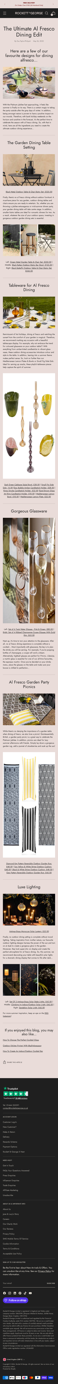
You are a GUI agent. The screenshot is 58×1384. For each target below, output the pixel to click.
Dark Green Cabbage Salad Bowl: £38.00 (22, 484)
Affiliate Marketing (10, 1190)
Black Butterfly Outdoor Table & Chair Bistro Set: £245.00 (32, 269)
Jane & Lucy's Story (11, 1214)
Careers (6, 1219)
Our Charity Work (10, 1224)
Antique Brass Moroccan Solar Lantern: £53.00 (29, 931)
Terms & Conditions (11, 1248)
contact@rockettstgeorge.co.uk (15, 1108)
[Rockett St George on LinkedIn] (15, 1294)
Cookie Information (11, 1243)
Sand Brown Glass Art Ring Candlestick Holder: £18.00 (29, 492)
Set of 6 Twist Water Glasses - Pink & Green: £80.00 (30, 629)
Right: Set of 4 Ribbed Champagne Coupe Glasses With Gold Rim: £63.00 (29, 634)
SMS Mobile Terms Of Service (15, 1238)
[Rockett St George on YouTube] (31, 1294)
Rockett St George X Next (13, 1151)
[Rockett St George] (29, 13)
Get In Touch (8, 1165)
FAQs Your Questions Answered (16, 1170)
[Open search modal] (46, 13)
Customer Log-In (10, 1122)
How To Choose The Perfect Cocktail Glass (21, 1040)
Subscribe (51, 1283)
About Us (7, 1209)
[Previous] (4, 4)
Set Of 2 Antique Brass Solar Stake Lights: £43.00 (31, 1001)
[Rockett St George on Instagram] (10, 1294)
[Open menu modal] (4, 13)
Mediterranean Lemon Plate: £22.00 (35, 496)
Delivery (6, 1136)
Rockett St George (21, 1364)
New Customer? (9, 1127)
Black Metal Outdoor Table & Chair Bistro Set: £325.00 (29, 191)
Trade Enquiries (9, 1185)
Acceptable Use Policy (12, 1253)
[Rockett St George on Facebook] (5, 1294)
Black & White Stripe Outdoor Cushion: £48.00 (32, 869)
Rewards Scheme (10, 1141)
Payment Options (10, 1146)
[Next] (53, 4)
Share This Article (14, 1062)
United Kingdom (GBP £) (14, 1359)
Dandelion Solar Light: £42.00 (32, 1007)
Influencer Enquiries (11, 1180)
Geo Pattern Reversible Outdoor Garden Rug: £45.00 (29, 872)
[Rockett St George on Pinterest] (20, 1294)
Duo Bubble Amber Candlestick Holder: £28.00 (34, 487)
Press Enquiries (9, 1175)
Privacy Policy (8, 1233)
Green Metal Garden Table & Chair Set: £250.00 (30, 262)
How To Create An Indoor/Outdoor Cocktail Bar (23, 1051)
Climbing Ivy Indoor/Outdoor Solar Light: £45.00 (32, 1004)
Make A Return (9, 1132)
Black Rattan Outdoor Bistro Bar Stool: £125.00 (32, 265)
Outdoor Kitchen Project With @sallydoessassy (22, 1045)
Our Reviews (8, 1228)
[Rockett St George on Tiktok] (25, 1294)
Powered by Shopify (9, 1369)
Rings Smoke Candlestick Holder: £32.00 (20, 490)
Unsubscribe (8, 1195)
